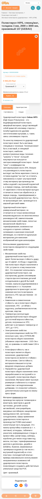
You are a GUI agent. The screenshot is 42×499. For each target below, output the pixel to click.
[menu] (38, 8)
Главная (4, 13)
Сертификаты (8, 112)
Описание (7, 107)
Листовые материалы (16, 13)
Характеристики (21, 107)
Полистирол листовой (9, 15)
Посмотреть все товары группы (15, 76)
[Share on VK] (16, 485)
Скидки (21, 112)
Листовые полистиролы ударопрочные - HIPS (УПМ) (19, 17)
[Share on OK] (21, 485)
